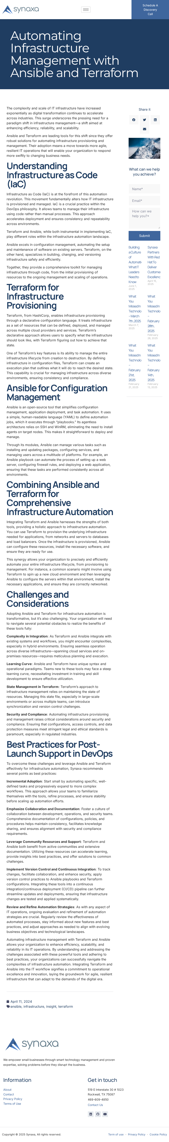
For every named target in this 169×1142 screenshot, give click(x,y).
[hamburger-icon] (85, 10)
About (7, 1089)
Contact (8, 1094)
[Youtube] (105, 1114)
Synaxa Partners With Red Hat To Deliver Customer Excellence (155, 262)
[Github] (98, 1114)
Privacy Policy (12, 1099)
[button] (133, 119)
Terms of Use (12, 1103)
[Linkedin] (91, 1114)
